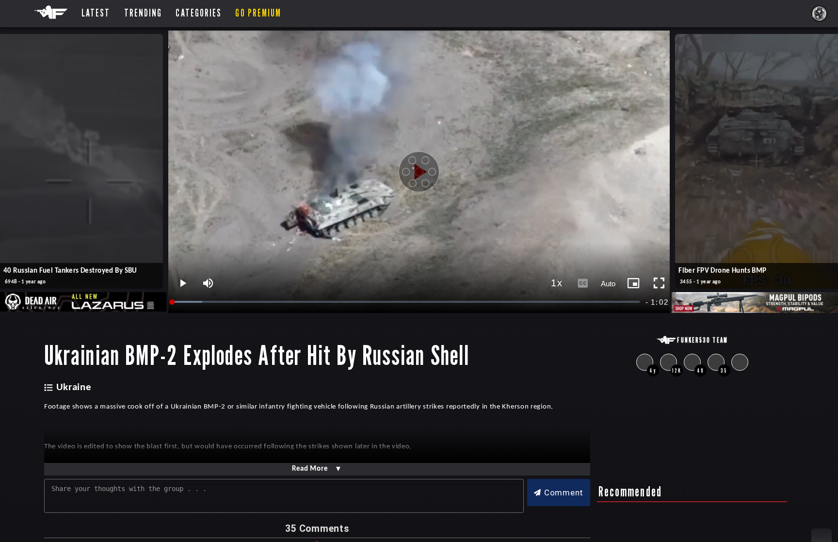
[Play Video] (419, 171)
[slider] (406, 302)
